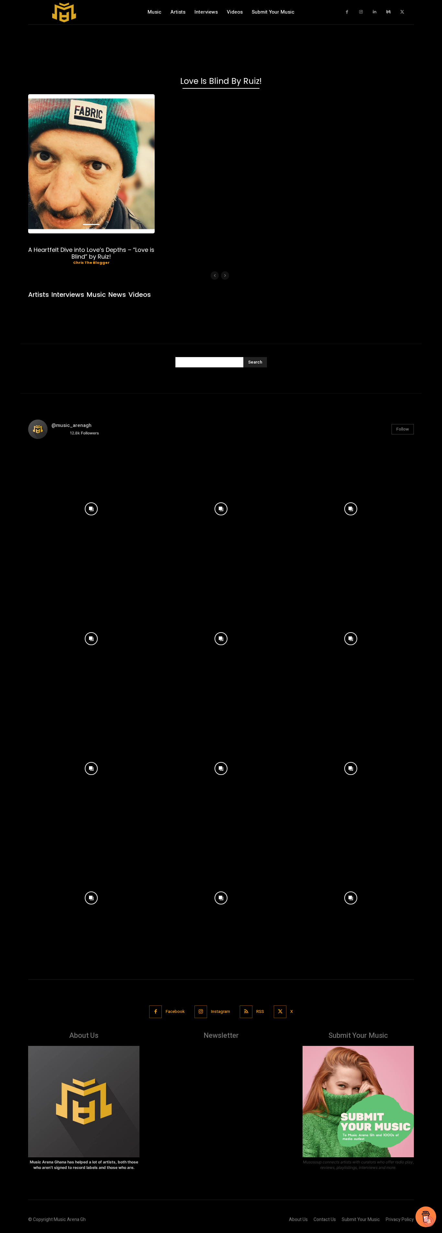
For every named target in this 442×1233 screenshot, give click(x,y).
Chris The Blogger (91, 262)
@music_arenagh (71, 425)
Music (91, 229)
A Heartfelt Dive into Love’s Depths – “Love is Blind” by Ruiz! (91, 253)
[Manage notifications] (429, 1221)
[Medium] (388, 12)
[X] (402, 12)
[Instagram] (361, 12)
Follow (402, 429)
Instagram (220, 1011)
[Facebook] (347, 12)
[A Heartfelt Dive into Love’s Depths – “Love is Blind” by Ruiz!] (91, 163)
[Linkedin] (375, 12)
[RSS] (246, 1011)
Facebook (175, 1011)
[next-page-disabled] (225, 275)
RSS (260, 1011)
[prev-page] (215, 275)
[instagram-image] (91, 507)
